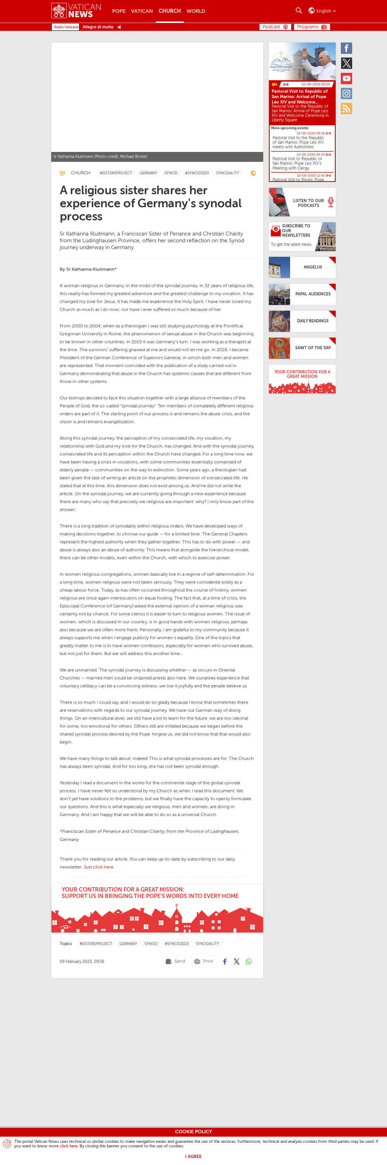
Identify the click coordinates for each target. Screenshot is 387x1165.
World (196, 11)
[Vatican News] (80, 11)
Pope (119, 11)
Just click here (98, 867)
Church (170, 11)
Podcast (271, 27)
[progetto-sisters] (253, 174)
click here (69, 1146)
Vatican (142, 11)
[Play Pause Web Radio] (121, 27)
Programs (307, 27)
